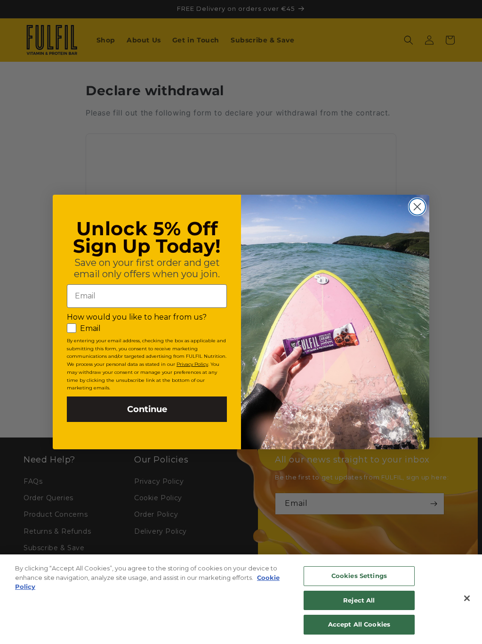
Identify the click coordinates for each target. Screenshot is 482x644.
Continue (147, 409)
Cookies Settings (359, 575)
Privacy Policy (192, 364)
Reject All (359, 600)
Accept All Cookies (359, 624)
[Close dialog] (417, 206)
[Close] (467, 598)
